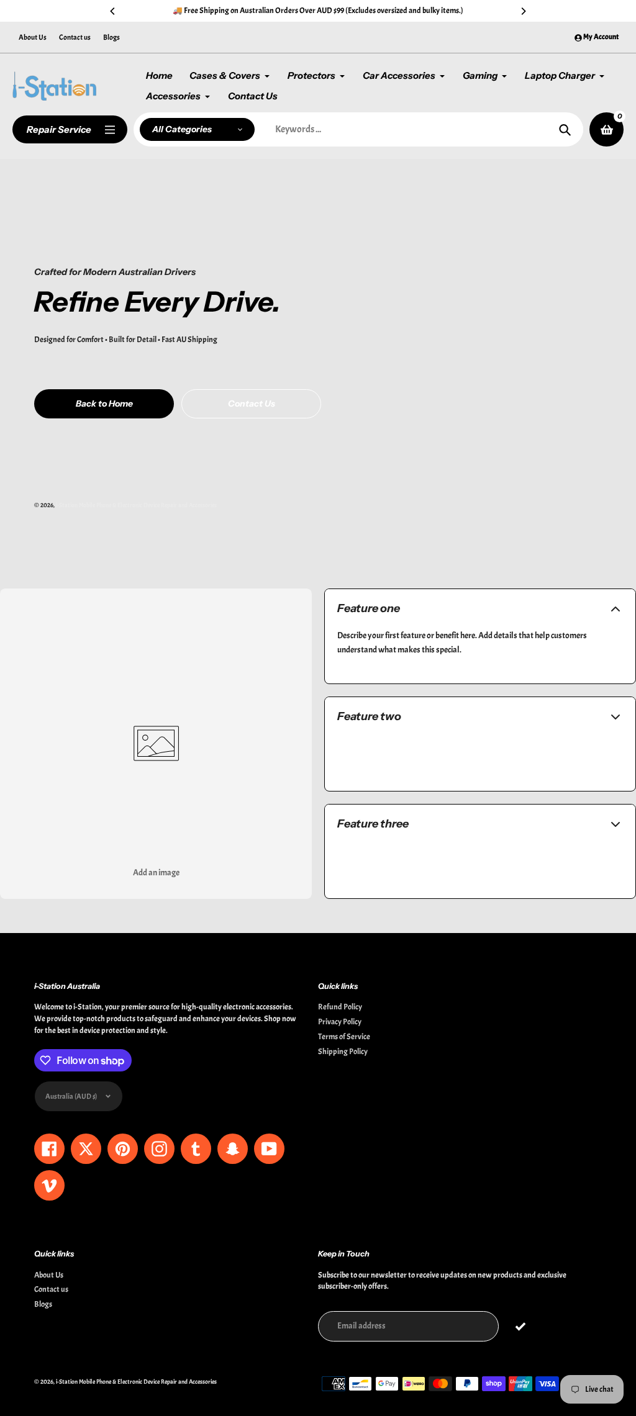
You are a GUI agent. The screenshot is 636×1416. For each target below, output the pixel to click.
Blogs (111, 37)
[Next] (523, 11)
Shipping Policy (343, 1052)
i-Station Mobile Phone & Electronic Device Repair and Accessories (136, 505)
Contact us (75, 37)
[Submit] (520, 1326)
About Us (33, 37)
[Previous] (113, 11)
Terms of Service (344, 1037)
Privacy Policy (339, 1022)
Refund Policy (340, 1007)
